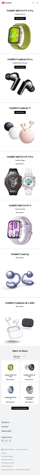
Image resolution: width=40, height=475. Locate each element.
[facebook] (2, 441)
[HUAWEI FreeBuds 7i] (20, 127)
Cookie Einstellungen (6, 466)
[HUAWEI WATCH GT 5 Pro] (20, 176)
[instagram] (10, 441)
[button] (33, 2)
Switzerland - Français (21, 449)
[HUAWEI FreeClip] (20, 273)
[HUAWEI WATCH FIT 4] (20, 224)
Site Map (3, 453)
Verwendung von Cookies (7, 463)
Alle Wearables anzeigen (20, 408)
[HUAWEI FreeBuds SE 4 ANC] (20, 322)
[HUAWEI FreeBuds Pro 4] (20, 78)
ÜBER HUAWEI (6, 431)
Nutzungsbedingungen (7, 456)
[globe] (2, 449)
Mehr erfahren (20, 18)
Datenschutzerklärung (7, 459)
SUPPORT (4, 427)
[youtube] (6, 441)
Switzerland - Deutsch (9, 449)
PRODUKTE (5, 422)
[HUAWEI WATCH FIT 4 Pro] (20, 30)
